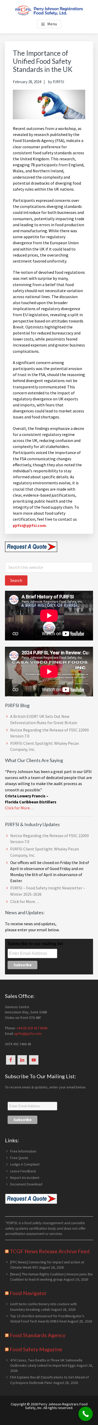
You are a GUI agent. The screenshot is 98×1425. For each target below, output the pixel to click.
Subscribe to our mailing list (35, 943)
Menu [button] (52, 23)
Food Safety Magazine (36, 1349)
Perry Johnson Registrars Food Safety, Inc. (56, 1406)
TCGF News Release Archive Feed (50, 1251)
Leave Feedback (23, 1171)
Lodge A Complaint (24, 1164)
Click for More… (19, 807)
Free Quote (19, 1157)
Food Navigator (28, 1293)
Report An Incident (24, 1177)
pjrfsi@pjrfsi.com (28, 1033)
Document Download (26, 1184)
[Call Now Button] (85, 1414)
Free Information (23, 1151)
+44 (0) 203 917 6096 (31, 1028)
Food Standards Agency (37, 1335)
